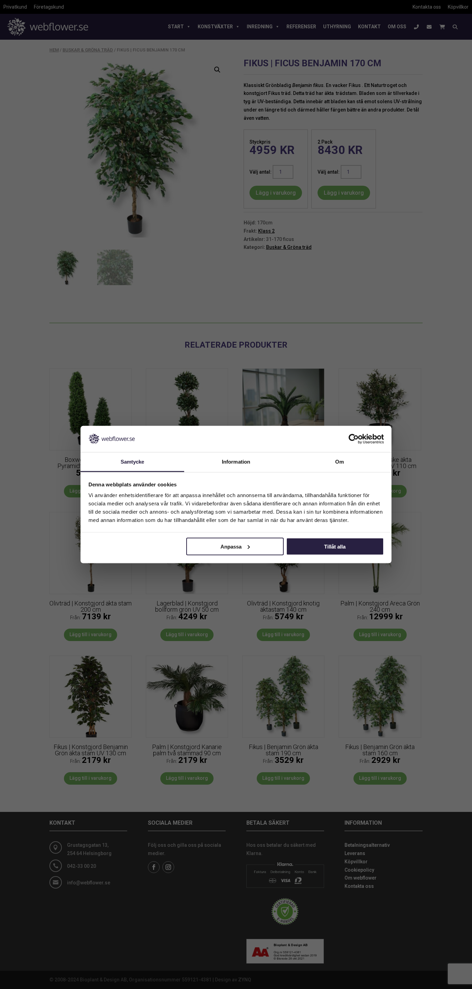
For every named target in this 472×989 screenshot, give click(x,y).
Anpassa (231, 546)
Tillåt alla (335, 546)
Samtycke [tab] (132, 462)
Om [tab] (339, 462)
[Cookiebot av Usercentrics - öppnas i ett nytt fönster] (353, 439)
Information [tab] (236, 462)
